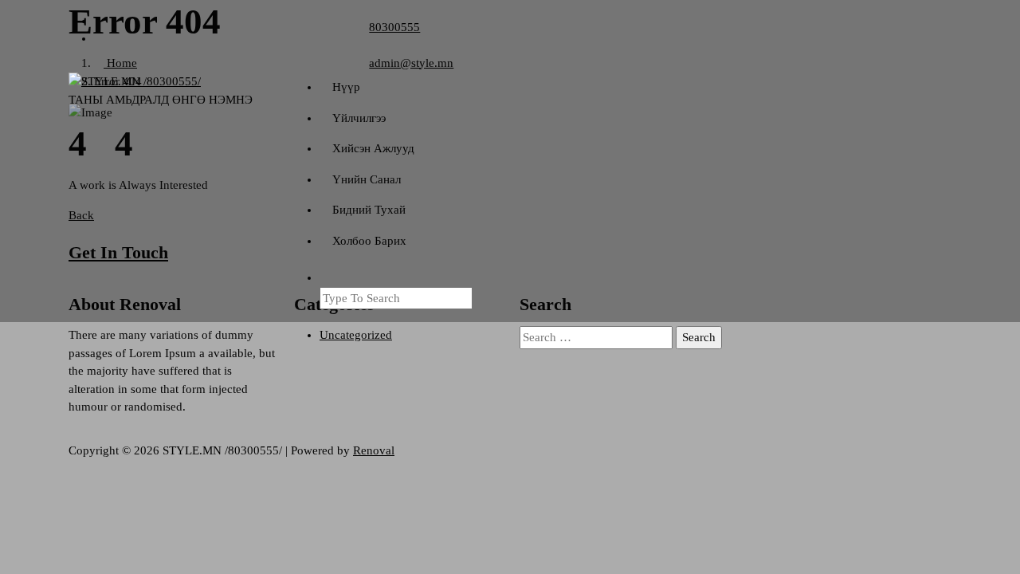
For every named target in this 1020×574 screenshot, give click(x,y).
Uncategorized (356, 334)
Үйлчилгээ (359, 118)
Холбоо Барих (369, 240)
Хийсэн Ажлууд (373, 148)
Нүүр (346, 87)
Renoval (373, 450)
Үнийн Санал (366, 179)
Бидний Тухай (369, 209)
